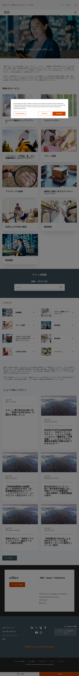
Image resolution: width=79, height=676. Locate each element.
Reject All (44, 113)
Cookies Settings (20, 113)
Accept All (59, 113)
